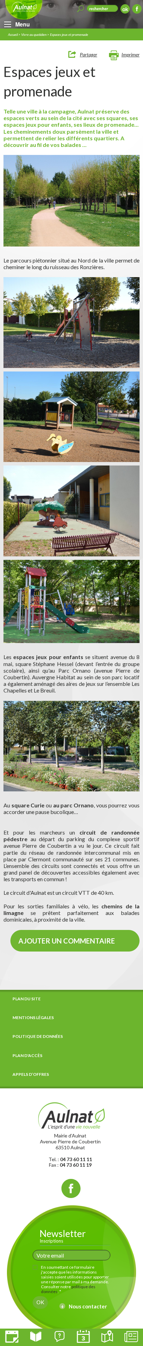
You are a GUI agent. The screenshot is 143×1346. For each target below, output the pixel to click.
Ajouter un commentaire (66, 941)
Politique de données (37, 1036)
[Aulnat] (23, 9)
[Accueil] (71, 1115)
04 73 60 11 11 (76, 1159)
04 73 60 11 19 (76, 1165)
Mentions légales (33, 1017)
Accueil (13, 34)
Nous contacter (88, 1306)
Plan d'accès (27, 1055)
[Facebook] (137, 10)
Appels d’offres (30, 1074)
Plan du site (26, 998)
